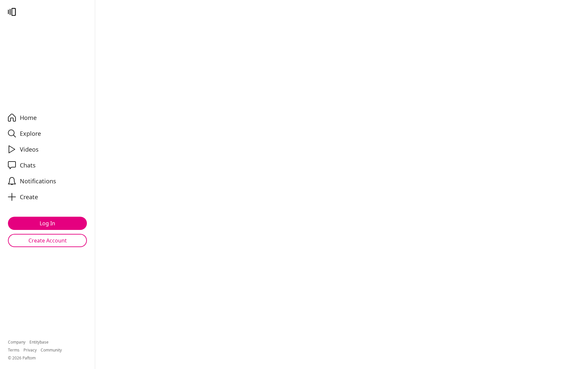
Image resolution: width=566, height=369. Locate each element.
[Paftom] (12, 11)
